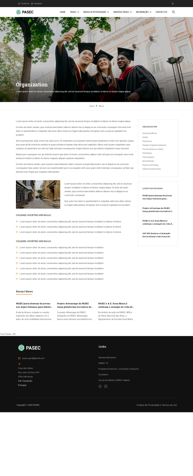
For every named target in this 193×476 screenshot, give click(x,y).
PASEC (73, 12)
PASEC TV (103, 363)
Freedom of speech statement (154, 145)
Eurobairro (103, 374)
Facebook (25, 3)
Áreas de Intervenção (94, 12)
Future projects (148, 157)
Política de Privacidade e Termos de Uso (157, 405)
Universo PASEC (121, 12)
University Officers (149, 133)
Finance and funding (150, 165)
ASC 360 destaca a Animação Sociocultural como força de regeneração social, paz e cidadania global (156, 235)
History (145, 137)
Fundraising (147, 153)
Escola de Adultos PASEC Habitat (114, 380)
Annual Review (148, 161)
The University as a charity (152, 149)
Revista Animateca (107, 357)
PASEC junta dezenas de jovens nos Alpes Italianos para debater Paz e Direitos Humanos (34, 305)
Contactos (161, 12)
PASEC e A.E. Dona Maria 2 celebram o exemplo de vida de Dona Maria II (115, 305)
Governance (147, 141)
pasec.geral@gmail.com (33, 358)
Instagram (38, 3)
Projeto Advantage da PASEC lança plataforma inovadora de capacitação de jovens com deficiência (74, 305)
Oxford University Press (151, 169)
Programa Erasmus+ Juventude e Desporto (119, 369)
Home (62, 12)
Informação (142, 12)
